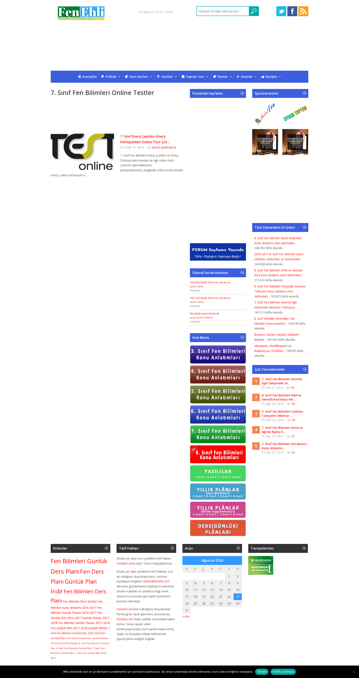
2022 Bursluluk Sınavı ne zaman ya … (211, 282)
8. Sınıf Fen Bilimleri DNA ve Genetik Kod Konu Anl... (281, 397)
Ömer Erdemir (205, 317)
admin (200, 286)
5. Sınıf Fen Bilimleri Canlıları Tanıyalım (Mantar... (282, 413)
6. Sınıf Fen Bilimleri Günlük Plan (74, 648)
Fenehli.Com (125, 563)
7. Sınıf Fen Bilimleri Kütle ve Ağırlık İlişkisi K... (282, 430)
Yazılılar (167, 76)
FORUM (110, 76)
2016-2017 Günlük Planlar (84, 618)
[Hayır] (354, 672)
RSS (303, 11)
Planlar (222, 76)
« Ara (185, 616)
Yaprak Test (195, 76)
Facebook (292, 11)
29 (293, 420)
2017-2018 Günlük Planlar (90, 628)
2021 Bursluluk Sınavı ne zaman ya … (211, 298)
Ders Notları (138, 76)
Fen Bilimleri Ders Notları (80, 601)
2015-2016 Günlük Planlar (64, 643)
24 (293, 452)
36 (293, 404)
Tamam (261, 671)
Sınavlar (247, 76)
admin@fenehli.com (156, 581)
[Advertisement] (179, 49)
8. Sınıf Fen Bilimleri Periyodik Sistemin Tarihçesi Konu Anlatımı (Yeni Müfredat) (280, 291)
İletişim (271, 76)
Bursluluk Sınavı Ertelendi (204, 313)
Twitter (281, 11)
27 (293, 436)
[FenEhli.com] (82, 14)
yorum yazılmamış (164, 147)
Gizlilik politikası (283, 671)
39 (292, 388)
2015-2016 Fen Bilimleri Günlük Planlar (87, 638)
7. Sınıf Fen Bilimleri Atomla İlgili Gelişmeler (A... (282, 381)
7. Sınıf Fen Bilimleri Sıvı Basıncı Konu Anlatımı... (284, 446)
